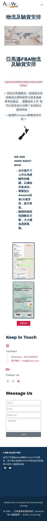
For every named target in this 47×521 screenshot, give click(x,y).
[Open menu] (41, 5)
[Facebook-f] (8, 381)
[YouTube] (10, 468)
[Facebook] (5, 468)
